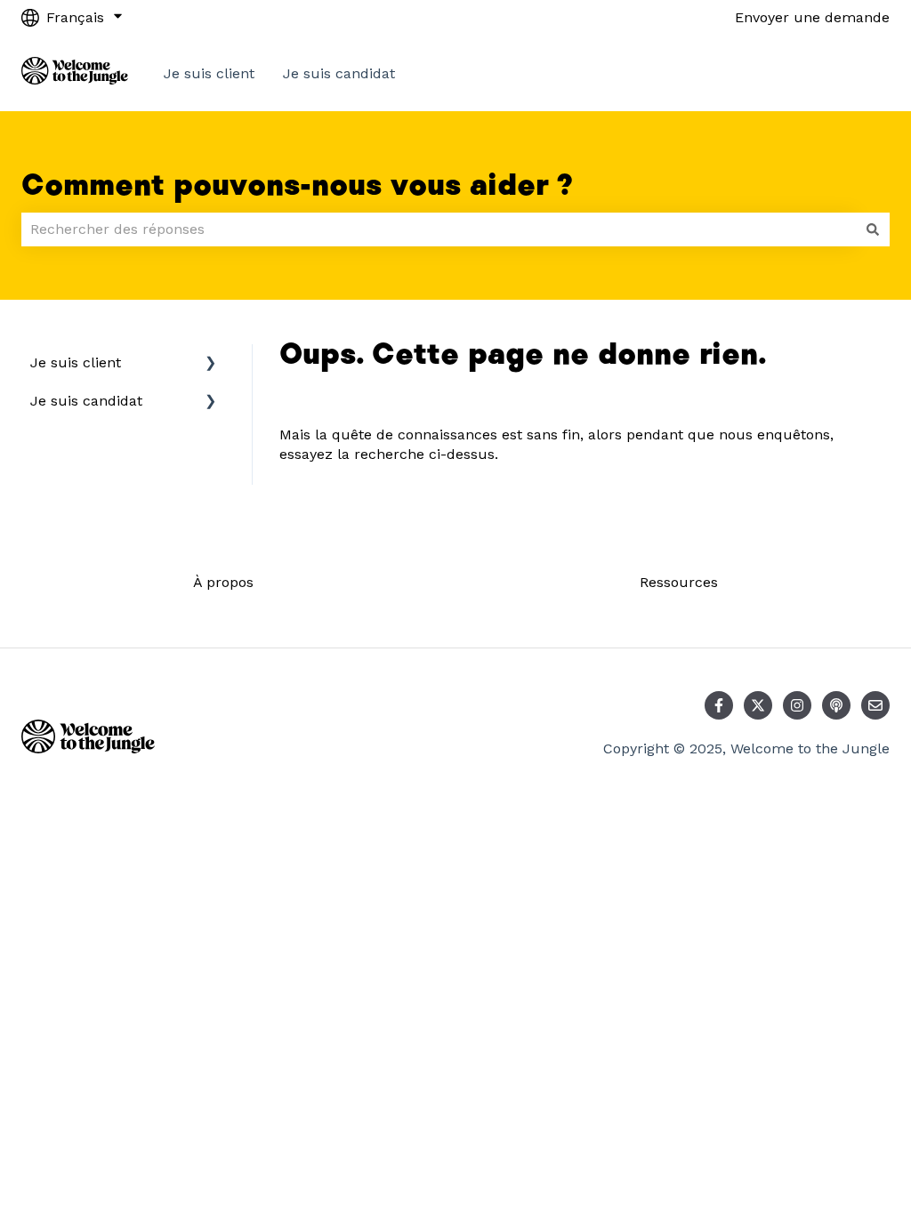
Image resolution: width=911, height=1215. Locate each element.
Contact (845, 73)
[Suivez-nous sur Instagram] (797, 705)
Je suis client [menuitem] (75, 362)
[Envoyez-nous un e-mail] (875, 705)
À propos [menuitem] (223, 582)
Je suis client (209, 73)
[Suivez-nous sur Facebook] (719, 705)
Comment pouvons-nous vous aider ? (297, 186)
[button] (211, 364)
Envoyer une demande (812, 17)
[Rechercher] (873, 229)
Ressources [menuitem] (679, 582)
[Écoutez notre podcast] (836, 705)
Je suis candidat (339, 73)
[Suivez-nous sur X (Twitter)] (758, 705)
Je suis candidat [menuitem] (86, 400)
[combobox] (438, 229)
